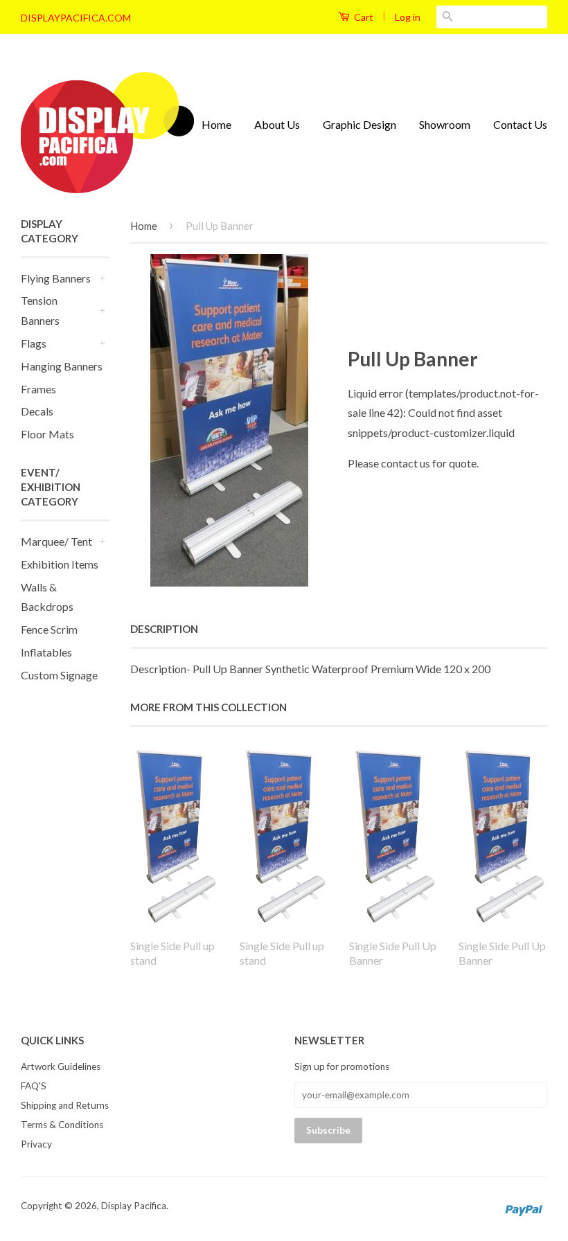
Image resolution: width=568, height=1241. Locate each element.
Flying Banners (56, 278)
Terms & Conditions (62, 1124)
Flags (33, 343)
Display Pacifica (133, 1205)
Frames (38, 388)
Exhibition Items (59, 564)
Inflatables (46, 652)
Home (216, 124)
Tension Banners (40, 310)
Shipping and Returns (65, 1105)
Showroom (444, 124)
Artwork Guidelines (60, 1066)
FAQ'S (33, 1085)
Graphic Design (359, 124)
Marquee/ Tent (56, 541)
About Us (277, 124)
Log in (407, 17)
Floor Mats (47, 433)
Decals (37, 411)
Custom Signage (59, 674)
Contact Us (520, 124)
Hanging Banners (62, 366)
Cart (362, 17)
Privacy (36, 1144)
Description (164, 629)
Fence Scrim (49, 629)
